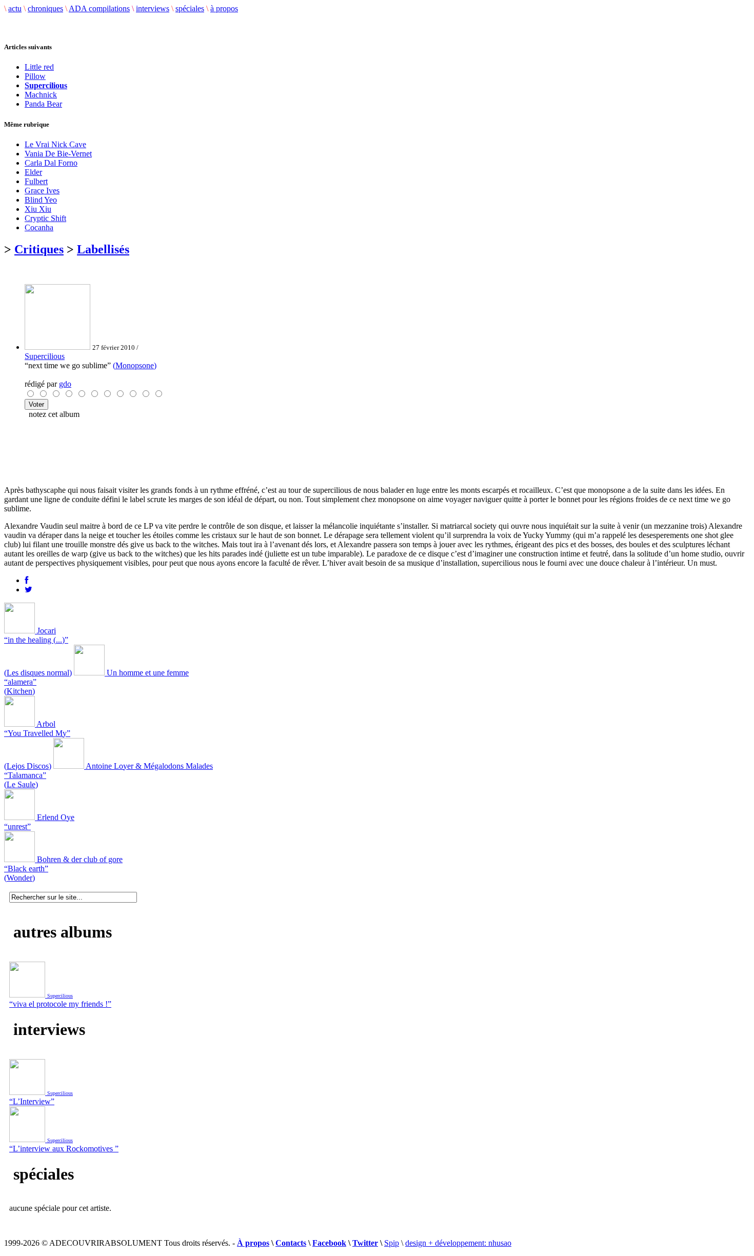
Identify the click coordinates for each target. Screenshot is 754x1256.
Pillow (35, 76)
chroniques (45, 8)
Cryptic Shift (45, 218)
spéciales (189, 8)
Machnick (41, 94)
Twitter (365, 1243)
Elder (33, 172)
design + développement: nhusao (458, 1243)
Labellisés (103, 249)
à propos (224, 8)
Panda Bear (43, 103)
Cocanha (39, 227)
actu (15, 8)
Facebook (329, 1243)
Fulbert (36, 181)
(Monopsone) (134, 365)
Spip (391, 1243)
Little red (39, 67)
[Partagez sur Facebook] (26, 580)
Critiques (39, 249)
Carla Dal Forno (51, 162)
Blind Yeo (41, 199)
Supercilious (45, 356)
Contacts (290, 1243)
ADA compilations (99, 8)
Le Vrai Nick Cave (55, 144)
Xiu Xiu (38, 209)
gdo (65, 384)
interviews (152, 8)
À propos (253, 1243)
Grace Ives (42, 190)
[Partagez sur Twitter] (28, 589)
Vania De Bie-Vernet (58, 153)
